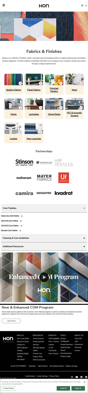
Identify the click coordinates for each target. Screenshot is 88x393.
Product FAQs (37, 357)
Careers (77, 350)
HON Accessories (39, 360)
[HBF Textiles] (64, 163)
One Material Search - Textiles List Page (63, 366)
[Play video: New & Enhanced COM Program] (44, 277)
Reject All (78, 388)
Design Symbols (38, 341)
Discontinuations (66, 353)
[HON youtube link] (76, 377)
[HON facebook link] (81, 377)
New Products (53, 353)
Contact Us (21, 345)
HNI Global (20, 359)
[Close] (84, 382)
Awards (51, 345)
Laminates (32, 366)
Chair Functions (38, 338)
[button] (86, 5)
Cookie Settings (42, 376)
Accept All (63, 388)
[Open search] (82, 5)
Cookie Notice (30, 376)
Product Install (65, 356)
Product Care (37, 353)
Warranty (78, 347)
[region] (44, 386)
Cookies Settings (8, 388)
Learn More (11, 321)
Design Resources (67, 344)
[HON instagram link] (72, 377)
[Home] (44, 6)
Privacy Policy (54, 376)
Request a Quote (23, 341)
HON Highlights (54, 338)
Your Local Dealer (23, 338)
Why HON (78, 338)
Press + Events (54, 341)
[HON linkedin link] (86, 377)
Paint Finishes (42, 366)
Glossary (36, 345)
